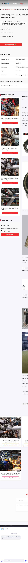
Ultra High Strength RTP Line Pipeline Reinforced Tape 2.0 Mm (10, 441)
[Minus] (26, 529)
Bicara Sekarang (9, 44)
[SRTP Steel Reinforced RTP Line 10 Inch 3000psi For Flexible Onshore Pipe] (10, 460)
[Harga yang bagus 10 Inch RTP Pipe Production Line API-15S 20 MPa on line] (10, 197)
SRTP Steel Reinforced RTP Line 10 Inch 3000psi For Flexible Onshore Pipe (10, 474)
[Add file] (2, 560)
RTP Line (13, 9)
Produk (22, 3)
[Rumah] (5, 3)
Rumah (15, 3)
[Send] (26, 560)
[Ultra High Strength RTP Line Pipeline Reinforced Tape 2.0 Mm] (10, 427)
